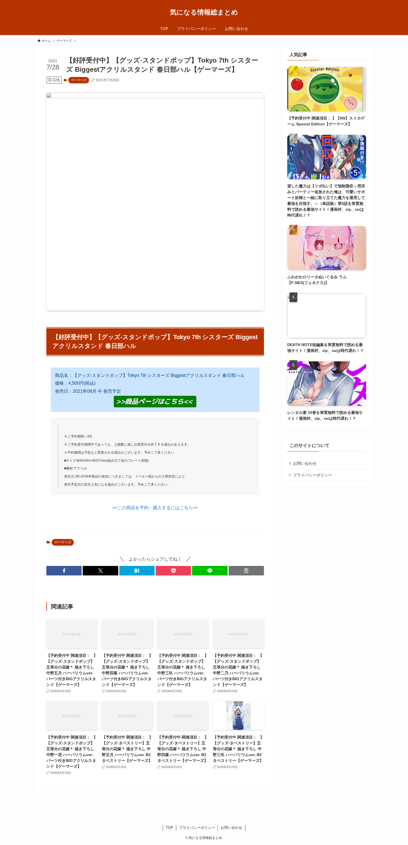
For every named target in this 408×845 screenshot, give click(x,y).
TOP (169, 828)
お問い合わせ (304, 463)
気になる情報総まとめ (204, 12)
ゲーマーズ (78, 80)
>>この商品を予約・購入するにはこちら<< (155, 507)
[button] (64, 570)
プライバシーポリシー (312, 475)
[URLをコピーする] (246, 570)
